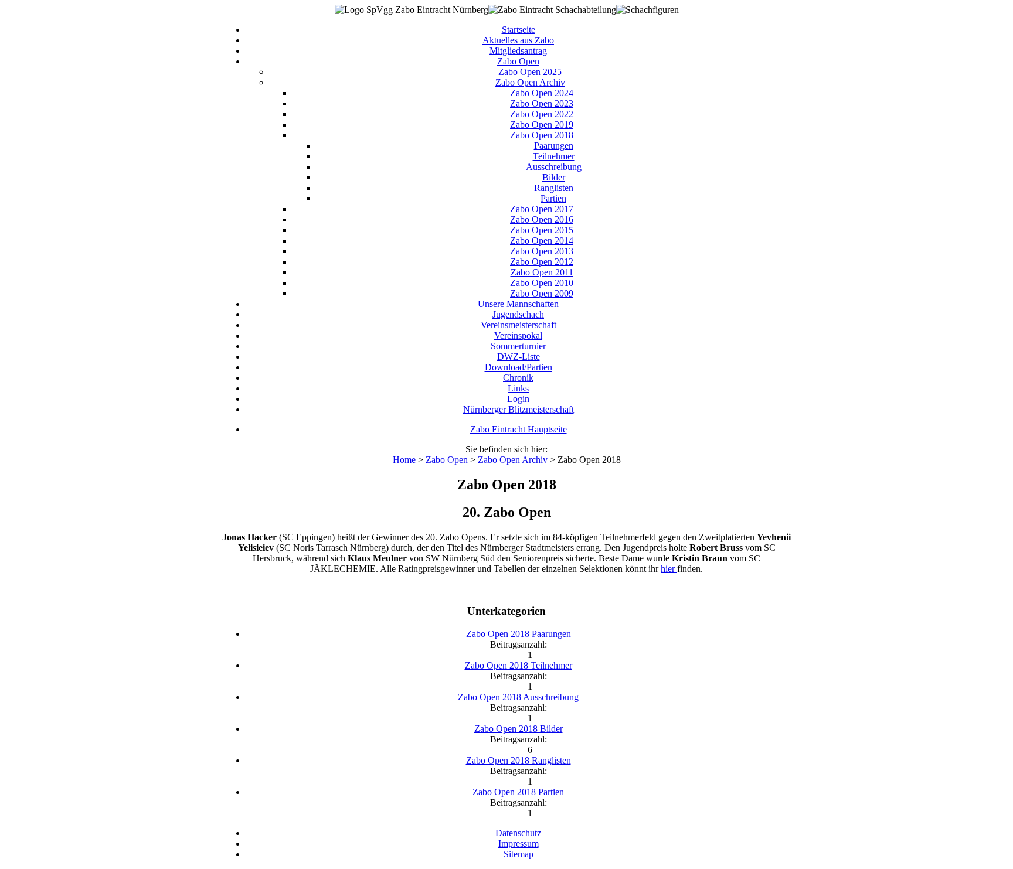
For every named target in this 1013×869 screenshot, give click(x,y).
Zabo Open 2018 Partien (518, 792)
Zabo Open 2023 (541, 103)
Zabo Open (518, 61)
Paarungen (553, 146)
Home (404, 460)
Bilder (553, 177)
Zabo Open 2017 (541, 209)
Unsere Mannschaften (518, 304)
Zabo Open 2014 (541, 241)
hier (669, 569)
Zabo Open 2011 (542, 272)
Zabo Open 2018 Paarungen (518, 634)
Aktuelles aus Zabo (518, 40)
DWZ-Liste (518, 357)
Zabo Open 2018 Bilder (518, 729)
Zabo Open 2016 (541, 219)
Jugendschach (518, 314)
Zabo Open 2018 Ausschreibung (518, 697)
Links (518, 388)
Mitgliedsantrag (518, 51)
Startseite (518, 30)
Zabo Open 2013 (541, 251)
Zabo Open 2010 (541, 283)
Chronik (518, 378)
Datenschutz (518, 833)
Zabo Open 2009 (541, 293)
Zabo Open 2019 (541, 125)
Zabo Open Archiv (530, 82)
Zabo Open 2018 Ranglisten (518, 760)
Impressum (518, 843)
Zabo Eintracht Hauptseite (518, 429)
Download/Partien (518, 367)
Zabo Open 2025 (530, 72)
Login (518, 399)
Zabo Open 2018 (541, 135)
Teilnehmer (554, 156)
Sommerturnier (518, 346)
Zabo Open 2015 (541, 230)
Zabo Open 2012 (541, 262)
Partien (553, 198)
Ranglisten (553, 188)
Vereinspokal (518, 335)
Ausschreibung (554, 167)
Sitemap (518, 854)
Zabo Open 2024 (541, 93)
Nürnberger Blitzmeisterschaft (518, 409)
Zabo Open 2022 (541, 114)
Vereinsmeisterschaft (518, 325)
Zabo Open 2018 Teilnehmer (518, 665)
